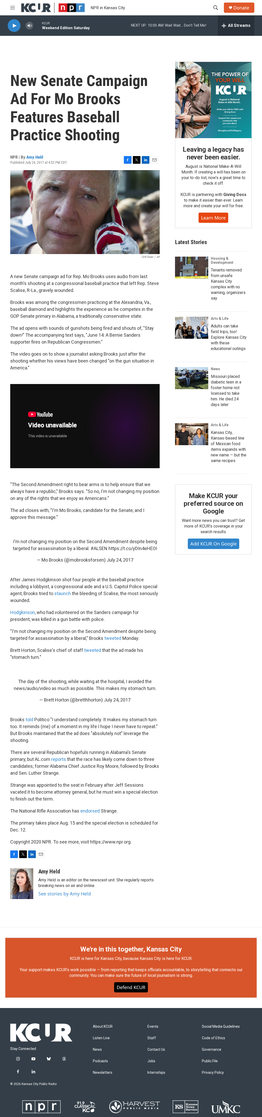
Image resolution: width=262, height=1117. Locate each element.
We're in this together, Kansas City (131, 949)
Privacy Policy (213, 1073)
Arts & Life (219, 318)
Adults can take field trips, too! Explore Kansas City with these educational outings (229, 337)
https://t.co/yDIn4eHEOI (132, 548)
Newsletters (102, 1073)
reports (58, 759)
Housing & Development (222, 260)
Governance (211, 1050)
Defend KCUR (131, 987)
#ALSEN (99, 548)
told (29, 719)
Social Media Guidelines (221, 1026)
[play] (14, 26)
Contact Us (156, 1050)
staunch (62, 593)
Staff (151, 1038)
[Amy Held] (21, 883)
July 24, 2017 (120, 560)
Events (152, 1026)
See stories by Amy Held (64, 894)
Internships (156, 1073)
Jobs (151, 1061)
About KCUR (103, 1026)
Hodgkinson (22, 612)
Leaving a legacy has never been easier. (213, 153)
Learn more (213, 218)
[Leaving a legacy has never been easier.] (213, 100)
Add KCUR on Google (213, 544)
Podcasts (100, 1061)
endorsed (90, 811)
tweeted (112, 638)
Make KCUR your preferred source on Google (213, 503)
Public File (210, 1061)
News (215, 369)
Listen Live (101, 1038)
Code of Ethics (213, 1038)
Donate (241, 7)
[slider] (37, 25)
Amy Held (34, 157)
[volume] (29, 25)
